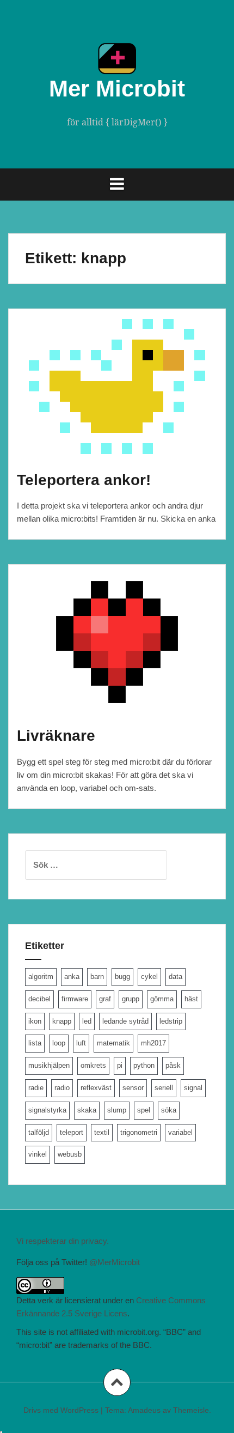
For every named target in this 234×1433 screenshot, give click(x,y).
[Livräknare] (123, 654)
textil (101, 1132)
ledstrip (170, 1021)
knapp (61, 1021)
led (86, 1021)
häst (191, 999)
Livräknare (56, 735)
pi (119, 1065)
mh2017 (153, 1043)
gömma (162, 999)
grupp (130, 999)
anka (71, 976)
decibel (39, 999)
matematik (113, 1043)
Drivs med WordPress (60, 1410)
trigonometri (138, 1132)
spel (143, 1110)
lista (34, 1043)
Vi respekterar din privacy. (62, 1240)
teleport (71, 1132)
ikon (34, 1021)
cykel (149, 976)
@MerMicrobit (114, 1262)
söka (168, 1110)
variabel (180, 1132)
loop (58, 1043)
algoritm (40, 976)
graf (105, 999)
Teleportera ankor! (84, 479)
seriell (164, 1088)
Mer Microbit (117, 88)
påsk (173, 1065)
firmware (74, 999)
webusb (70, 1154)
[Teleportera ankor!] (123, 398)
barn (97, 976)
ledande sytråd (125, 1021)
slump (116, 1110)
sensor (133, 1088)
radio (62, 1088)
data (175, 976)
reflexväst (96, 1088)
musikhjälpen (49, 1065)
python (144, 1065)
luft (81, 1043)
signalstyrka (47, 1110)
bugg (122, 976)
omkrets (93, 1065)
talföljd (38, 1132)
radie (36, 1088)
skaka (86, 1110)
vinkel (37, 1154)
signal (193, 1088)
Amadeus (144, 1410)
